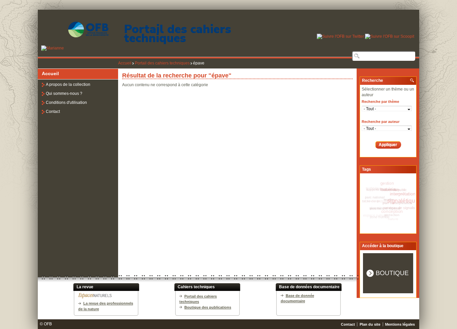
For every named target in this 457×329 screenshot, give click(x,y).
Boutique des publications (207, 307)
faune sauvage (369, 200)
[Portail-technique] (73, 48)
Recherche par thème (380, 102)
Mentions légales (400, 324)
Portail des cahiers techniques (177, 33)
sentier (391, 198)
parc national (377, 196)
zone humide (379, 215)
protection (392, 215)
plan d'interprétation (399, 203)
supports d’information (384, 189)
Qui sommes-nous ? (64, 93)
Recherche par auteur (380, 122)
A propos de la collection (68, 84)
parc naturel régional (387, 207)
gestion (387, 183)
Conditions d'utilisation (66, 102)
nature (391, 219)
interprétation (404, 194)
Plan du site (370, 324)
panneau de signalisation (403, 209)
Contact (53, 111)
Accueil (124, 63)
